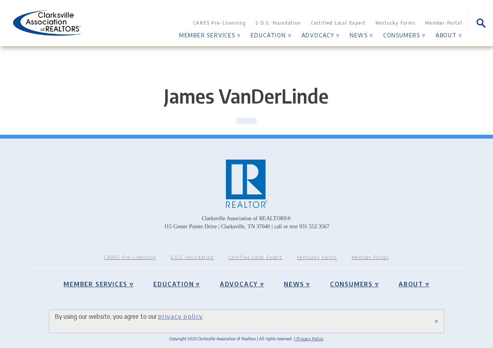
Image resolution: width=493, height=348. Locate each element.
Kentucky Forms (396, 23)
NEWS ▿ (362, 35)
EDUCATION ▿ (271, 35)
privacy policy (180, 316)
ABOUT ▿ (449, 35)
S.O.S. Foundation (278, 23)
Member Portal (443, 23)
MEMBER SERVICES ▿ (210, 35)
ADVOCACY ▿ (321, 35)
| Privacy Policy (309, 338)
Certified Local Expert (338, 23)
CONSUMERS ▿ (404, 35)
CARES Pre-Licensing (219, 23)
